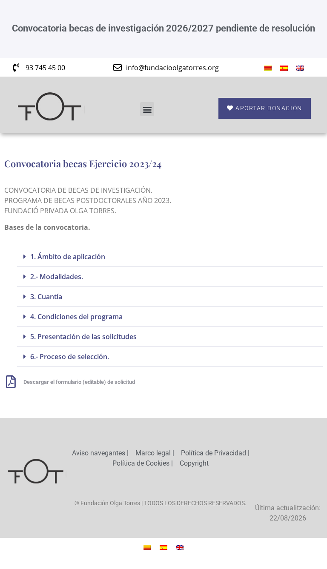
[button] (147, 109)
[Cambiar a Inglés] (300, 67)
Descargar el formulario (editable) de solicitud (79, 382)
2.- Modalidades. (56, 276)
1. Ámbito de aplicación (67, 256)
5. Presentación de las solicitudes (83, 336)
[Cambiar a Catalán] (268, 67)
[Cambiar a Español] (284, 67)
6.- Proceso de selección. (69, 356)
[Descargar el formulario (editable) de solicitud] (10, 381)
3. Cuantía (46, 296)
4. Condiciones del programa (76, 316)
